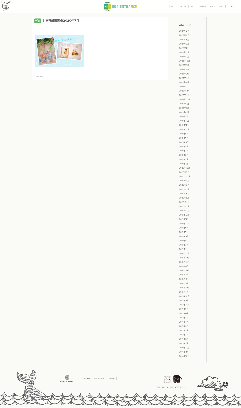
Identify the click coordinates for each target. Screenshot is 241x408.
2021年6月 (184, 142)
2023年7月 (184, 69)
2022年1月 (184, 116)
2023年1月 (184, 86)
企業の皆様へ (99, 378)
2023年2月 (184, 82)
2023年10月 (184, 61)
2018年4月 (184, 287)
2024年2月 (184, 44)
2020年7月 (184, 189)
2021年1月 (183, 163)
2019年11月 (184, 219)
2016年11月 (184, 352)
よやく (221, 6)
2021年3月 (184, 155)
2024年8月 (184, 31)
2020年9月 (184, 180)
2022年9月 (184, 103)
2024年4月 (184, 35)
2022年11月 (184, 95)
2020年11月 (184, 172)
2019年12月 (184, 215)
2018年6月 (184, 279)
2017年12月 (184, 296)
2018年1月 (183, 292)
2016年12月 (184, 347)
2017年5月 (183, 326)
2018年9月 (184, 266)
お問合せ (111, 378)
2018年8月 (184, 270)
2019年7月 (184, 232)
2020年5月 (184, 198)
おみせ (212, 6)
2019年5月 (183, 240)
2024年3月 (184, 39)
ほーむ (173, 6)
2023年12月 (184, 52)
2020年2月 (184, 210)
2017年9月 (184, 309)
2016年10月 (184, 356)
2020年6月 (184, 193)
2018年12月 (184, 253)
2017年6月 (184, 322)
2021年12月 (184, 120)
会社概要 (87, 378)
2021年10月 (184, 129)
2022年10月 (184, 99)
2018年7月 (184, 274)
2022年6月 (184, 108)
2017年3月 (184, 334)
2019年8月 (184, 228)
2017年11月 (184, 300)
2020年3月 (184, 206)
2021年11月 (184, 125)
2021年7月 (184, 138)
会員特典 (203, 6)
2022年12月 (184, 91)
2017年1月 (183, 343)
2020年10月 (184, 176)
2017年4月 (184, 330)
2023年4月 (184, 78)
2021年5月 (183, 146)
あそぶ (193, 6)
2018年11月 (184, 257)
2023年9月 (184, 65)
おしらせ (183, 6)
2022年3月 (184, 112)
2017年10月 (184, 304)
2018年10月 (184, 262)
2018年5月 (184, 283)
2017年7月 (184, 317)
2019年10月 (184, 223)
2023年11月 (184, 56)
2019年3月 (184, 245)
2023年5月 (184, 74)
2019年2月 (184, 249)
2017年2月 (184, 339)
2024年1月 (184, 48)
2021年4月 (184, 150)
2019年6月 (184, 236)
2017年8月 (184, 313)
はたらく (231, 6)
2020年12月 (184, 168)
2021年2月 (184, 159)
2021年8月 (184, 133)
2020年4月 (184, 202)
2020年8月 (184, 185)
